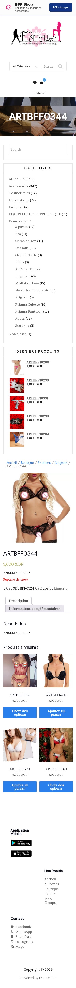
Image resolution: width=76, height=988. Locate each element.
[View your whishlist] (35, 83)
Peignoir (22, 297)
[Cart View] (41, 83)
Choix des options (20, 712)
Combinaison (25, 241)
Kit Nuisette (25, 269)
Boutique (27, 463)
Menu (40, 93)
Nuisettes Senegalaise (33, 290)
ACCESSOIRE (19, 179)
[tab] (18, 600)
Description (18, 601)
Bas (18, 234)
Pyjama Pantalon (28, 311)
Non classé (18, 334)
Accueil (11, 463)
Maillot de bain (27, 283)
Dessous (22, 248)
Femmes (16, 221)
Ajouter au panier (56, 712)
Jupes (19, 262)
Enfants (15, 207)
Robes (20, 318)
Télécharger (61, 7)
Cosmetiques (19, 193)
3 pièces (21, 227)
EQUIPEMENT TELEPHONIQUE (35, 214)
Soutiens (22, 325)
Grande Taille (26, 255)
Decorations (19, 200)
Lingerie (22, 276)
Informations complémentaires (34, 608)
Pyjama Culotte (27, 304)
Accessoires (18, 186)
